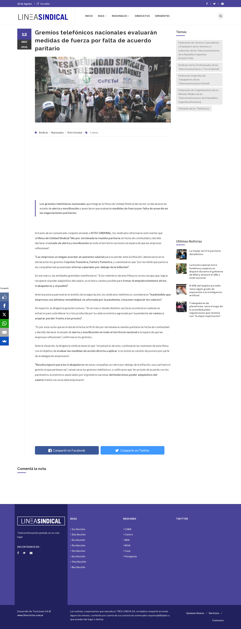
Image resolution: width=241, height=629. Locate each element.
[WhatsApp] (4, 323)
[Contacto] (222, 3)
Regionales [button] (119, 15)
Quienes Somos (195, 613)
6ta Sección (78, 556)
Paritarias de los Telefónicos (193, 108)
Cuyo (128, 550)
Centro (129, 534)
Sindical (43, 132)
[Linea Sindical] (46, 16)
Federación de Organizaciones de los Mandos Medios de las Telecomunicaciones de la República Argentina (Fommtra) (198, 96)
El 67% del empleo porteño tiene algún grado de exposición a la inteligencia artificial (205, 290)
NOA (127, 545)
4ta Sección (78, 545)
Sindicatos (142, 15)
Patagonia (131, 556)
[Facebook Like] (4, 296)
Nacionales (57, 132)
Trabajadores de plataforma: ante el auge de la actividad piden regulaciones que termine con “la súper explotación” (206, 310)
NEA (127, 539)
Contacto (218, 620)
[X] (4, 314)
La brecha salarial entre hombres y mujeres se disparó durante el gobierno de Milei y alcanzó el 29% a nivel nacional (206, 271)
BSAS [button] (101, 15)
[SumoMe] (4, 341)
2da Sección (79, 534)
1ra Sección (78, 529)
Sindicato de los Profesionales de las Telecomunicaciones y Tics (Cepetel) (198, 66)
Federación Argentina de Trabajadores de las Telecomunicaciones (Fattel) (193, 79)
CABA (128, 529)
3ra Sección (78, 539)
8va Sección (78, 567)
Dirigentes (162, 15)
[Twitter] (216, 3)
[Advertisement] (103, 170)
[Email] (4, 332)
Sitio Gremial (74, 132)
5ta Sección (78, 550)
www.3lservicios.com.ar (30, 615)
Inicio (89, 15)
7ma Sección (79, 561)
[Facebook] (208, 3)
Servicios (214, 613)
